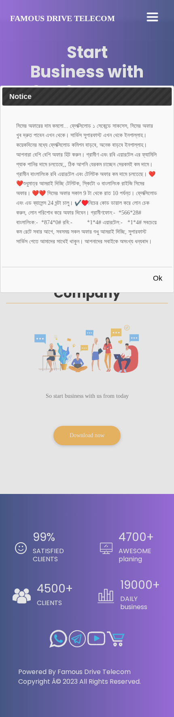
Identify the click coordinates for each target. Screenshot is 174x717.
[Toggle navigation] (152, 17)
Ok (157, 278)
